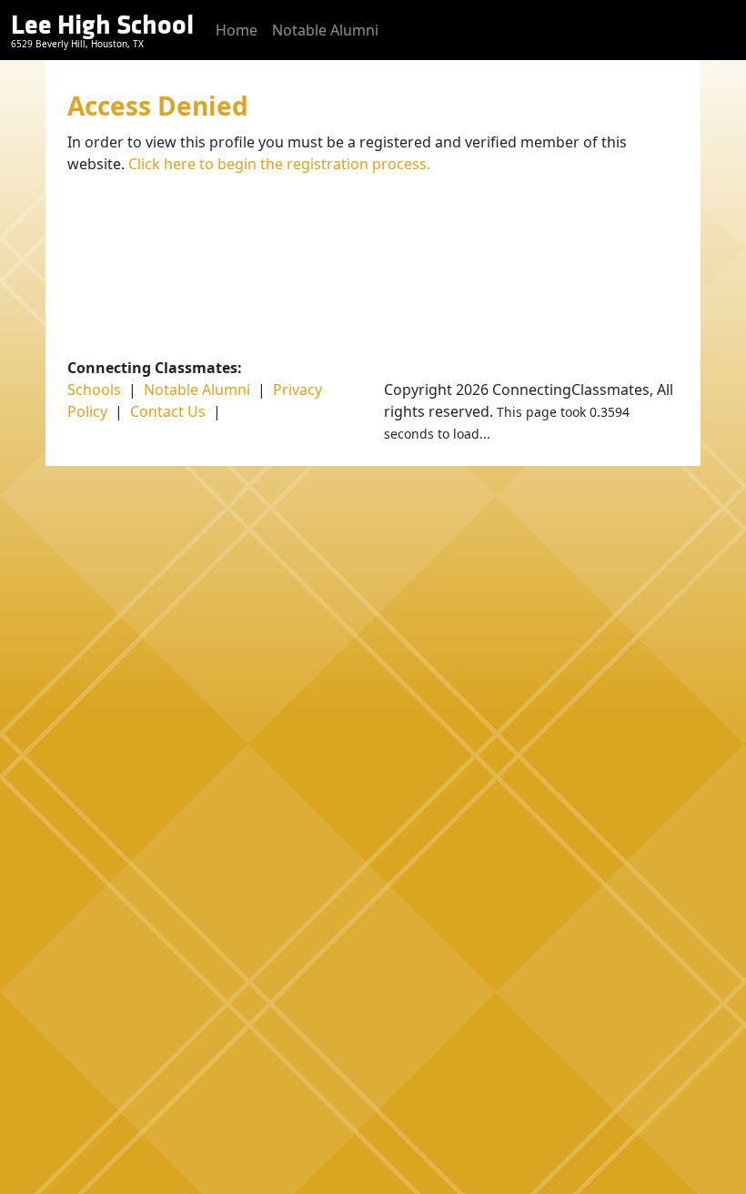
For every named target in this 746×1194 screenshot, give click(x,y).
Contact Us (168, 411)
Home (236, 30)
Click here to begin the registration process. (279, 164)
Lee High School (102, 25)
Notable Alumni (325, 30)
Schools (94, 389)
